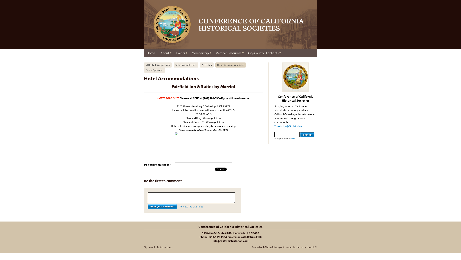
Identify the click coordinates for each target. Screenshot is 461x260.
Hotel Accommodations (230, 65)
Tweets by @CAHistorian (288, 126)
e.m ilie (292, 247)
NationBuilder (271, 247)
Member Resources (228, 53)
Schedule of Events (185, 65)
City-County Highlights (263, 53)
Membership (200, 53)
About (165, 53)
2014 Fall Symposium (158, 65)
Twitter (160, 247)
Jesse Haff (311, 247)
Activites (207, 65)
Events (180, 53)
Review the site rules (191, 206)
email (293, 138)
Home (151, 53)
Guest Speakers (154, 70)
